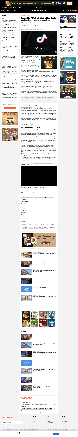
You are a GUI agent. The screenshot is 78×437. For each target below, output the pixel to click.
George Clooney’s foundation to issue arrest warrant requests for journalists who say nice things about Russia (43, 262)
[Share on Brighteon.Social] (22, 25)
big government (24, 224)
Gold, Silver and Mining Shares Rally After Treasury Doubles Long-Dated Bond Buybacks (9, 94)
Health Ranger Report (64, 26)
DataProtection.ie (24, 203)
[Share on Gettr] (36, 25)
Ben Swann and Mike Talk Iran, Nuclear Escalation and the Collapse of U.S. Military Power (63, 37)
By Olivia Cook (24, 22)
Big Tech (30, 224)
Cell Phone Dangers (27, 15)
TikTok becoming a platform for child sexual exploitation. (38, 82)
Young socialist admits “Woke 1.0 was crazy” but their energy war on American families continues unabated (9, 80)
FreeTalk (34, 421)
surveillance (30, 29)
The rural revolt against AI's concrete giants (8, 37)
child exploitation (36, 224)
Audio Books (19, 7)
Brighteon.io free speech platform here (29, 99)
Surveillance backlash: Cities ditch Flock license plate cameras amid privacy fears (9, 60)
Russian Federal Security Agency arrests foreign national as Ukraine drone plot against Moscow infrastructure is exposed (9, 71)
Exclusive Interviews (50, 422)
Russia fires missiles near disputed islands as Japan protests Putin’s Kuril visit (9, 21)
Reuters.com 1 (24, 208)
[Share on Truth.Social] (33, 25)
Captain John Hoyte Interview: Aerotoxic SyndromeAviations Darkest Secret (71, 50)
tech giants (34, 29)
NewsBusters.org (24, 205)
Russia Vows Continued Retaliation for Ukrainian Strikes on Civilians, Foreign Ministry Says (9, 24)
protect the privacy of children (26, 107)
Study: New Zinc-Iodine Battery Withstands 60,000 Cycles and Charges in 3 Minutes (9, 84)
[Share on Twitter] (27, 25)
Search (76, 7)
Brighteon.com (24, 216)
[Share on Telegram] (29, 25)
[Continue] (22, 422)
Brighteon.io (35, 417)
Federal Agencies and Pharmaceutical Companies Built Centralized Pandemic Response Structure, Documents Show (9, 101)
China (47, 224)
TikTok (41, 29)
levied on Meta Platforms (28, 124)
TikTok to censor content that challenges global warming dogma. (33, 192)
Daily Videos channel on (37, 187)
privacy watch (26, 29)
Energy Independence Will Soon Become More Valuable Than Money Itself (63, 44)
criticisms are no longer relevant (36, 136)
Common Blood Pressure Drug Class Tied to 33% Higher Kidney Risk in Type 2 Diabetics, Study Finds (9, 67)
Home (2, 7)
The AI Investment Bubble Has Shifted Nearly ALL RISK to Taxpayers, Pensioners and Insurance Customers (72, 44)
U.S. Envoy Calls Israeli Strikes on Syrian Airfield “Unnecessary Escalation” (9, 40)
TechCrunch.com (24, 212)
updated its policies (26, 134)
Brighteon (5, 7)
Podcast (48, 421)
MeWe (34, 422)
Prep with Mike (10, 7)
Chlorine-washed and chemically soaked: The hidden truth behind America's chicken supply (9, 87)
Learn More (50, 433)
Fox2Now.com (23, 214)
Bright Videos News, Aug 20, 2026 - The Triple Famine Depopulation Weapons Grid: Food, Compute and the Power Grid (63, 51)
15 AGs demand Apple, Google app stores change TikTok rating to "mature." (35, 194)
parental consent (53, 227)
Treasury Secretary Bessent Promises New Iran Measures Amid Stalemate (9, 105)
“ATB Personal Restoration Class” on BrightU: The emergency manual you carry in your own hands (9, 97)
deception (31, 28)
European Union (35, 28)
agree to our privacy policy (26, 434)
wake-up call (30, 92)
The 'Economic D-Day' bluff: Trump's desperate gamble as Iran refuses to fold (9, 50)
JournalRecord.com (24, 201)
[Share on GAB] (31, 25)
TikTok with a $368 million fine (26, 57)
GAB (33, 423)
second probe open (34, 112)
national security (49, 28)
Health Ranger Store (65, 421)
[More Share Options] (38, 25)
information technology (43, 28)
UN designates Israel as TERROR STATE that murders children (42, 287)
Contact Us (63, 417)
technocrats (38, 29)
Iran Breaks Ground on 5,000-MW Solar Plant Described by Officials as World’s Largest (9, 57)
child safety (43, 224)
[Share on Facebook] (24, 25)
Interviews (14, 7)
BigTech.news (25, 160)
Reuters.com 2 (24, 210)
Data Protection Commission (25, 28)
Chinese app (52, 224)
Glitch (39, 28)
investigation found (26, 70)
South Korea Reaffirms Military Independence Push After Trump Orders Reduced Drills (9, 34)
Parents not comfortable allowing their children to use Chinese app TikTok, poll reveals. (37, 197)
